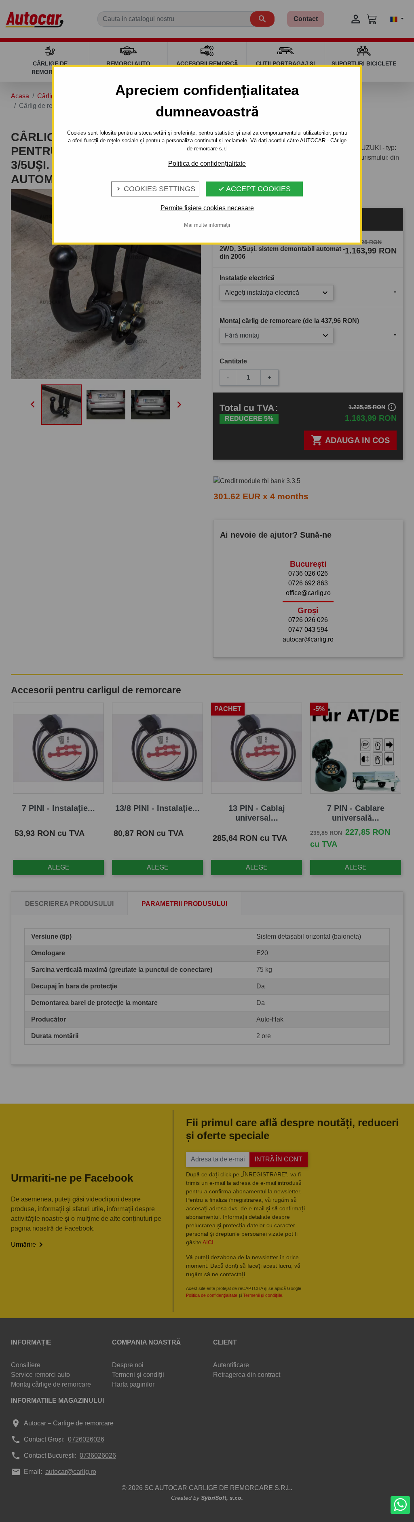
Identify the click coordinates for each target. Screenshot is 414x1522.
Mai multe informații (207, 225)
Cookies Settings (155, 189)
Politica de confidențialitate (207, 163)
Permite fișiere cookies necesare (207, 208)
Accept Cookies (254, 189)
